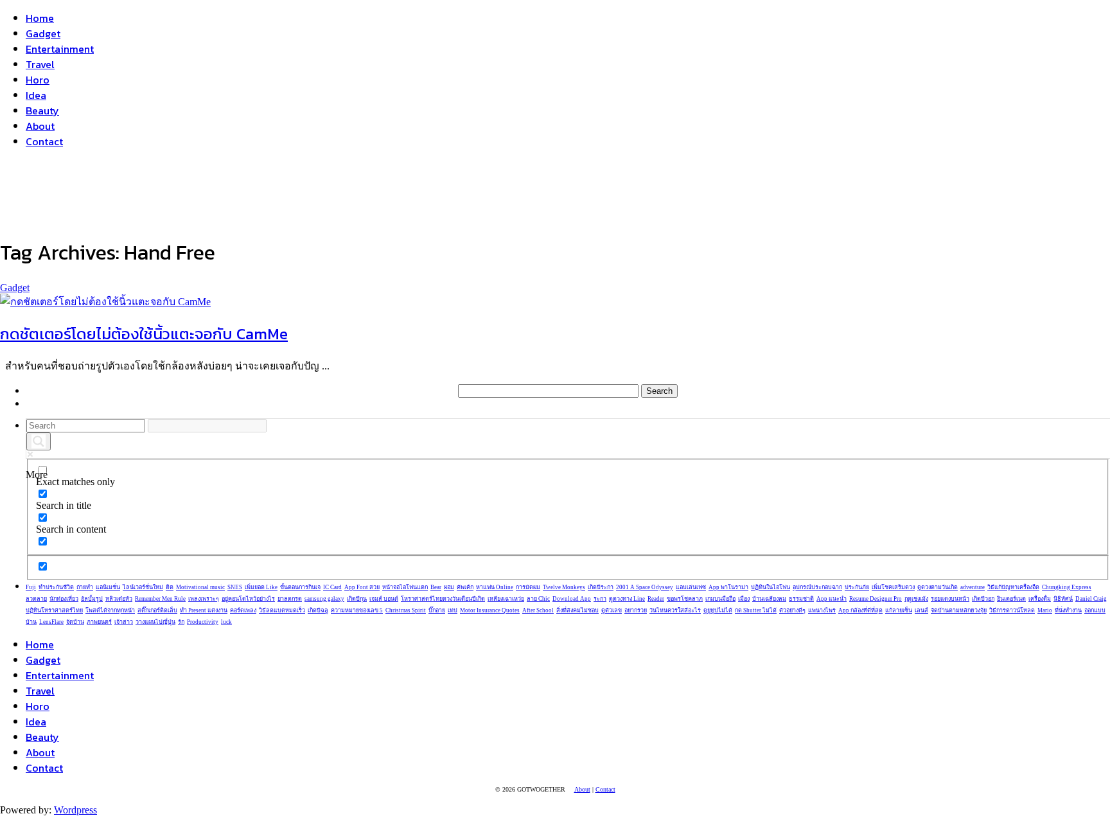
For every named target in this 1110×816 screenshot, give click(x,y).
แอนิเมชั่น (108, 587)
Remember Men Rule (160, 599)
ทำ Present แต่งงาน (203, 610)
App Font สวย (362, 587)
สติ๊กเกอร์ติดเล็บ (157, 610)
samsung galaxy (324, 599)
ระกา (600, 599)
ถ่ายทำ (84, 587)
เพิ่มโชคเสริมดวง (893, 587)
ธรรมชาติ (801, 599)
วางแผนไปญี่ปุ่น (155, 622)
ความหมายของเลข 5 (357, 610)
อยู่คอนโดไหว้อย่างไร (248, 599)
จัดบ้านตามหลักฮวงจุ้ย (959, 610)
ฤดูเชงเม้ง (916, 599)
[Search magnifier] (38, 441)
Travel (40, 64)
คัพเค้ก (465, 587)
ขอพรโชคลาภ (685, 599)
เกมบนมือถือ (720, 599)
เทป (452, 610)
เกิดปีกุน (357, 599)
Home (40, 18)
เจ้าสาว (123, 622)
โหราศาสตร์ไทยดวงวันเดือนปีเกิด (443, 599)
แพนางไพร (822, 610)
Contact (44, 141)
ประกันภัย (857, 587)
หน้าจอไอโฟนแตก (405, 587)
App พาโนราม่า (728, 587)
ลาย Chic (538, 599)
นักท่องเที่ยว (63, 599)
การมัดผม (528, 587)
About (40, 126)
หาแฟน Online (494, 587)
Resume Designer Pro (875, 599)
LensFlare (51, 622)
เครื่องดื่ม (1039, 599)
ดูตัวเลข (611, 610)
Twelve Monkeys (564, 587)
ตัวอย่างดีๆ (792, 610)
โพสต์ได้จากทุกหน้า (110, 610)
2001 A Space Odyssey (644, 587)
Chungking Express (1066, 587)
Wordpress (75, 809)
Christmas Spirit (405, 610)
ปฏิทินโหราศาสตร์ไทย (54, 610)
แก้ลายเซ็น (898, 610)
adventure (972, 587)
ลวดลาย (36, 599)
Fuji (31, 587)
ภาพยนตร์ (99, 622)
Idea (36, 95)
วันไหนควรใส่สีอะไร (675, 610)
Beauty (42, 110)
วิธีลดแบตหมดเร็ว (282, 610)
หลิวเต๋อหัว (118, 599)
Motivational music (200, 587)
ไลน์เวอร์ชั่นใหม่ (143, 587)
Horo (37, 79)
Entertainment (60, 49)
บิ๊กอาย (436, 610)
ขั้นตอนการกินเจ (300, 587)
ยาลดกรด (290, 599)
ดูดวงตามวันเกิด (937, 587)
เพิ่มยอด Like (261, 587)
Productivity (202, 622)
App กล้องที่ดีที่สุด (860, 610)
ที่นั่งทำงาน (1068, 610)
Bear (435, 587)
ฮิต (169, 587)
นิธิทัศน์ (1063, 599)
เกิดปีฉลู (318, 610)
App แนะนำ (831, 599)
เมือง (744, 599)
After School (538, 610)
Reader (656, 599)
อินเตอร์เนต (1011, 599)
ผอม (449, 587)
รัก (181, 622)
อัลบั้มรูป (92, 599)
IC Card (332, 587)
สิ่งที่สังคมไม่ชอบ (577, 610)
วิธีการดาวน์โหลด (1012, 610)
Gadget (43, 33)
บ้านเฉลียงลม (769, 599)
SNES (234, 587)
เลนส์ (921, 610)
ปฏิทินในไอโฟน (770, 587)
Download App (571, 599)
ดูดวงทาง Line (627, 599)
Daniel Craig (1091, 599)
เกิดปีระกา (600, 587)
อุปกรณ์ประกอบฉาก (817, 587)
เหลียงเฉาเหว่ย (506, 599)
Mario (1044, 610)
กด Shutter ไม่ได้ (756, 610)
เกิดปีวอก (983, 599)
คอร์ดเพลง (243, 610)
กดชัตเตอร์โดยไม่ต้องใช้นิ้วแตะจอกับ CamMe (144, 334)
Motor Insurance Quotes (490, 610)
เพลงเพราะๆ (203, 599)
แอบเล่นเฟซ (691, 587)
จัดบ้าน (75, 622)
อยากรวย (635, 610)
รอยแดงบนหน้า (950, 599)
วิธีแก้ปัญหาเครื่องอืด (1013, 587)
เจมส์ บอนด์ (383, 599)
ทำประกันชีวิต (56, 587)
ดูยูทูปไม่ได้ (717, 610)
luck (226, 622)
